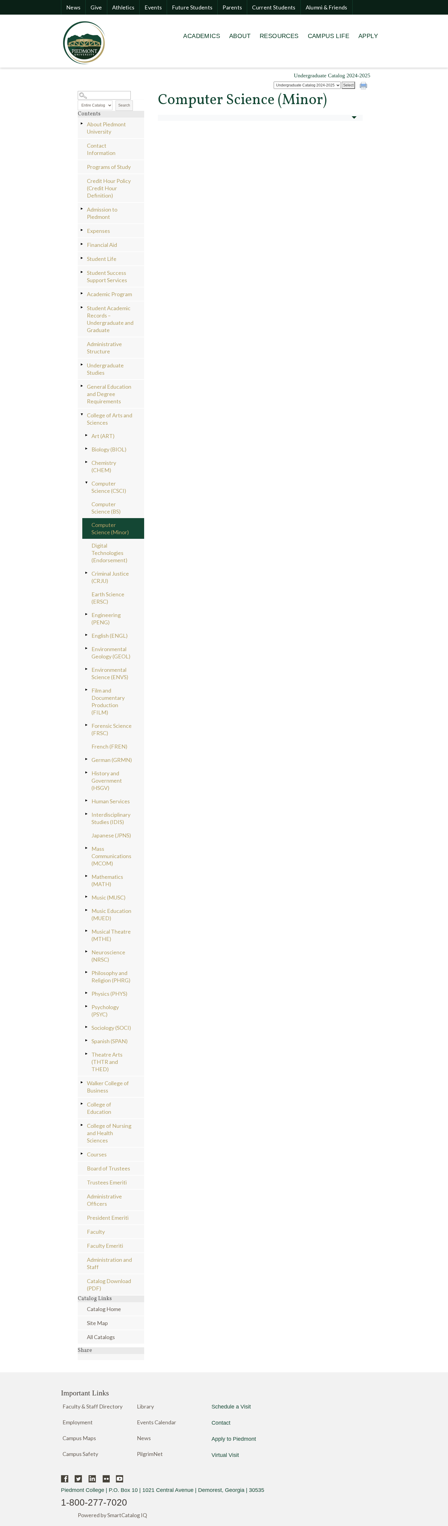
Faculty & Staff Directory (92, 1406)
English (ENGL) (109, 635)
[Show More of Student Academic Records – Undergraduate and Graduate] (82, 307)
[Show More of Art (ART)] (86, 435)
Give (96, 7)
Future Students (192, 7)
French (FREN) (109, 746)
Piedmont (84, 42)
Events (153, 7)
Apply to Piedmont (234, 1439)
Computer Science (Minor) (110, 528)
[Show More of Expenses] (82, 230)
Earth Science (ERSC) (107, 598)
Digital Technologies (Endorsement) (109, 552)
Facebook (65, 1478)
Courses (97, 1154)
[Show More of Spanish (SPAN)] (86, 1040)
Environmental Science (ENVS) (109, 673)
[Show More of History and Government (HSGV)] (86, 772)
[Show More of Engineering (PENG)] (86, 614)
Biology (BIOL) (108, 449)
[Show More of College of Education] (82, 1103)
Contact (221, 1423)
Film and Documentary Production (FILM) (108, 701)
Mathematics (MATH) (107, 880)
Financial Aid (102, 244)
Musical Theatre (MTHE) (111, 935)
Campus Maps (79, 1438)
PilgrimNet (150, 1454)
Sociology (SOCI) (111, 1027)
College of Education (99, 1108)
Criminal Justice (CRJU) (110, 577)
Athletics (123, 7)
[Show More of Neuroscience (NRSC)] (86, 951)
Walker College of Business (108, 1087)
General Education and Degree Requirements (109, 394)
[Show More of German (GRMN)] (86, 759)
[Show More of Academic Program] (82, 293)
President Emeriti (108, 1217)
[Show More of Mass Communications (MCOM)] (86, 848)
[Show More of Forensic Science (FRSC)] (86, 725)
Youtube (119, 1478)
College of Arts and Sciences (109, 419)
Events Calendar (156, 1422)
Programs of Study (109, 166)
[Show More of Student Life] (82, 258)
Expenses (98, 230)
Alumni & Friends (326, 7)
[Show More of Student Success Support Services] (82, 272)
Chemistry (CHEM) (103, 466)
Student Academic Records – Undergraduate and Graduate (110, 319)
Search (124, 105)
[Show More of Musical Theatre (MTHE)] (86, 930)
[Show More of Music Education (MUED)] (86, 910)
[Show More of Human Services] (86, 800)
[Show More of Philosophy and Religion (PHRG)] (86, 972)
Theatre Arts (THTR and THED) (107, 1061)
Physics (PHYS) (109, 993)
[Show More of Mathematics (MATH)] (86, 876)
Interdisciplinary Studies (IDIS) (110, 818)
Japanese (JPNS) (111, 835)
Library (145, 1406)
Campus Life (328, 36)
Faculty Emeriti (105, 1245)
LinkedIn (92, 1478)
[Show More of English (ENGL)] (86, 634)
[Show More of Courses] (82, 1153)
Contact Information (101, 149)
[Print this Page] (364, 86)
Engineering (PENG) (106, 619)
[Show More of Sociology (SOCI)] (86, 1027)
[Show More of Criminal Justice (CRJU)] (86, 572)
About (240, 36)
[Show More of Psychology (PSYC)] (86, 1006)
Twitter (78, 1478)
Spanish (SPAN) (109, 1041)
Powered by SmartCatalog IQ (112, 1515)
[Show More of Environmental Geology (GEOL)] (86, 648)
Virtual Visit (225, 1455)
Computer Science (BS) (106, 508)
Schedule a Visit (231, 1407)
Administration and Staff (109, 1263)
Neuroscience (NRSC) (108, 956)
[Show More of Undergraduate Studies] (82, 364)
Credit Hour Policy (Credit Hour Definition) (109, 188)
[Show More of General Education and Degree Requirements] (82, 385)
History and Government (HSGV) (106, 780)
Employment (77, 1422)
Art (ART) (103, 436)
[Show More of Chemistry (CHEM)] (86, 462)
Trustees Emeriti (107, 1182)
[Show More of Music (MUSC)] (86, 896)
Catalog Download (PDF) (109, 1285)
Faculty (96, 1231)
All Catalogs (101, 1337)
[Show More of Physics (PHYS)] (86, 992)
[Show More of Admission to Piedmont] (82, 208)
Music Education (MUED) (111, 914)
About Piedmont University (106, 128)
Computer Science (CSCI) (108, 487)
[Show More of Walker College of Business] (82, 1082)
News (73, 7)
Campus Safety (80, 1454)
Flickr (106, 1478)
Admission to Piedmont (102, 213)
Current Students (273, 7)
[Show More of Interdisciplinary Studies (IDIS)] (86, 813)
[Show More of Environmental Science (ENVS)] (86, 669)
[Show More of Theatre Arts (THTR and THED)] (86, 1053)
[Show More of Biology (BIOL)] (86, 448)
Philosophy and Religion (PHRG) (110, 977)
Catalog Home (104, 1309)
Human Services (110, 801)
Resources (279, 36)
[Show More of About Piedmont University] (82, 123)
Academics (201, 36)
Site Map (97, 1323)
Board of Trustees (108, 1168)
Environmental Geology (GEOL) (110, 653)
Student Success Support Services (107, 276)
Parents (232, 7)
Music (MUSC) (108, 897)
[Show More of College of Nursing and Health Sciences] (82, 1125)
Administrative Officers (104, 1200)
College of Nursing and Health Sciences (109, 1133)
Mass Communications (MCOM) (111, 856)
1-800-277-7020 (94, 1502)
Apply (368, 36)
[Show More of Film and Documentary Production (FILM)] (86, 689)
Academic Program (109, 294)
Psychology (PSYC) (105, 1011)
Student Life (101, 258)
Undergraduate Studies (105, 369)
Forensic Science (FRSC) (111, 729)
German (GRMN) (111, 759)
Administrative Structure (104, 348)
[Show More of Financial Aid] (82, 244)
